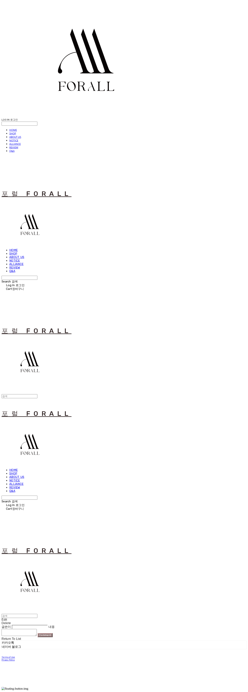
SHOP (12, 133)
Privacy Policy (8, 660)
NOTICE (13, 140)
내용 (51, 626)
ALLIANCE (15, 144)
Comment (45, 635)
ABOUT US (15, 137)
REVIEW (13, 147)
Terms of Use (8, 657)
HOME (13, 130)
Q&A (12, 151)
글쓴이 (6, 626)
